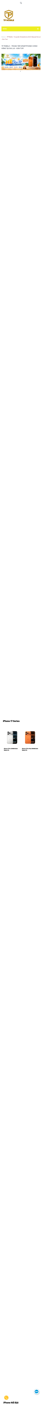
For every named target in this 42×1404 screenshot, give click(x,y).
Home (3, 37)
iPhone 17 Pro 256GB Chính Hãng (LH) (11, 749)
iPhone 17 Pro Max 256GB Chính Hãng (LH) (30, 749)
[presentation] (2, 62)
